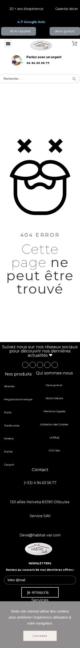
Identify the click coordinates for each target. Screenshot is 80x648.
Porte (7, 412)
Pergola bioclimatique (18, 399)
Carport (9, 464)
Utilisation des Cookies (54, 424)
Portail (8, 451)
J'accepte (40, 635)
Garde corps (11, 425)
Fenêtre (9, 438)
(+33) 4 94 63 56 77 (40, 483)
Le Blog (54, 437)
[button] (18, 31)
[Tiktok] (55, 365)
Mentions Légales (54, 411)
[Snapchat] (47, 365)
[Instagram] (33, 365)
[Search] (74, 79)
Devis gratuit (54, 385)
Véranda (9, 386)
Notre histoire (54, 398)
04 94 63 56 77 (38, 63)
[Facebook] (25, 365)
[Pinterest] (40, 365)
